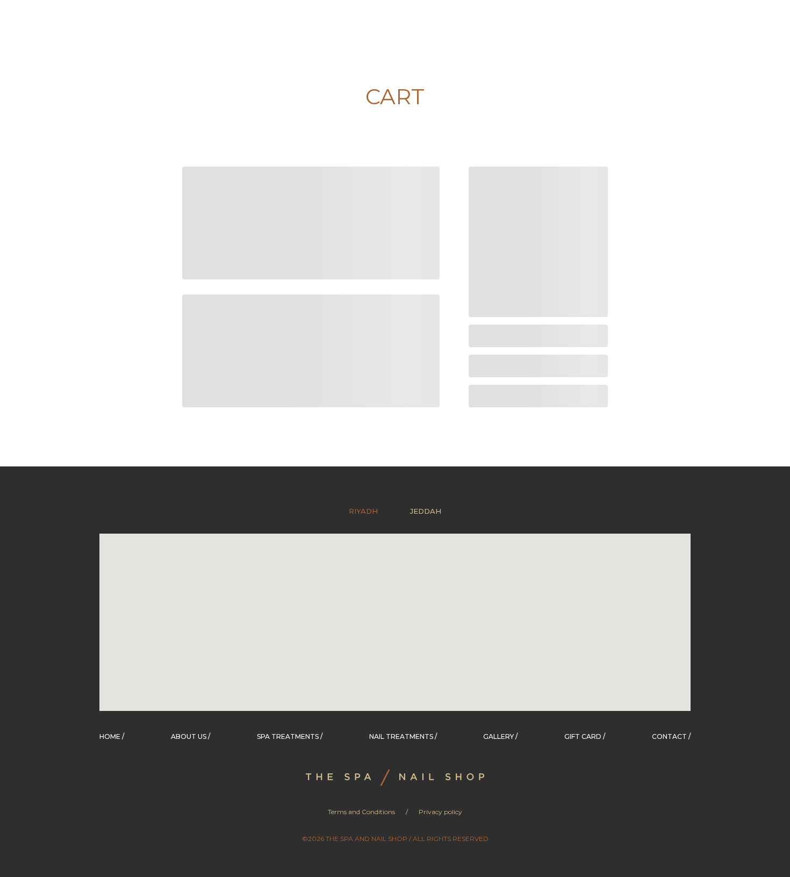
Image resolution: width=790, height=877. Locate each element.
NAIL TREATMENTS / (403, 736)
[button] (350, 651)
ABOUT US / (190, 736)
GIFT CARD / (584, 736)
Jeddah (425, 511)
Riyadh (363, 511)
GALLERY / (500, 736)
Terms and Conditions (361, 812)
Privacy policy (440, 812)
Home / (111, 736)
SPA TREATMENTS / (289, 736)
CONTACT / (671, 736)
